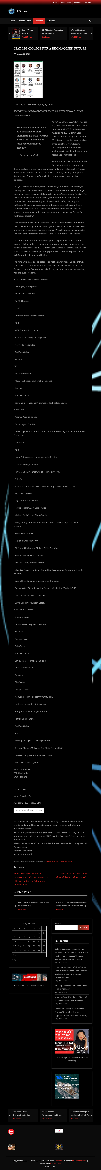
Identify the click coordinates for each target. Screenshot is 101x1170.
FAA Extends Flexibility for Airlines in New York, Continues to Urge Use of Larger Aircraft (82, 32)
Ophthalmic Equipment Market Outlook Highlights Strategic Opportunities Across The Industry (71, 1012)
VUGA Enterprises (62, 1058)
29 (39, 950)
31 (14, 954)
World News (66, 2)
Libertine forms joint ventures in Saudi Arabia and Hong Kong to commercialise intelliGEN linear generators (54, 1114)
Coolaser (58, 1161)
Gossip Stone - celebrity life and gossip (29, 985)
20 (29, 946)
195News (22, 11)
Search (58, 923)
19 (24, 946)
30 (44, 950)
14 (34, 941)
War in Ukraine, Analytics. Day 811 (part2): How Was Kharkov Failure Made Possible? (52, 32)
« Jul (14, 959)
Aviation (88, 2)
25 (19, 950)
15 (39, 941)
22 (39, 946)
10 (14, 941)
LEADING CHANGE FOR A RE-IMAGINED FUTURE (59, 861)
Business (78, 2)
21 (34, 946)
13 (29, 941)
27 (29, 950)
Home (55, 2)
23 (44, 946)
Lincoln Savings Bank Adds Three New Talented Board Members (70, 904)
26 (24, 950)
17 (14, 946)
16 (44, 941)
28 (34, 950)
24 (14, 950)
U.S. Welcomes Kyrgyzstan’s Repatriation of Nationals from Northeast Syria (79, 1114)
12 (24, 941)
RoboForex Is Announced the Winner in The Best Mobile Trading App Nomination (25, 1114)
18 (19, 946)
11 (19, 941)
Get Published (55, 1164)
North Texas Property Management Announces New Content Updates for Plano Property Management (33, 904)
